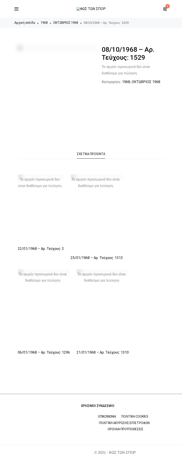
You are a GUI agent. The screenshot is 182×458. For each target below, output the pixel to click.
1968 (44, 22)
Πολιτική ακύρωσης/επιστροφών (124, 423)
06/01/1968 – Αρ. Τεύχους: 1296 (44, 352)
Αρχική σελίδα (24, 22)
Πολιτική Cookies (134, 416)
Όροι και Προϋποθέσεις (125, 429)
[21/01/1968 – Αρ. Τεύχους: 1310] (103, 308)
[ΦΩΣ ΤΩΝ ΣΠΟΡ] (91, 9)
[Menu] (16, 8)
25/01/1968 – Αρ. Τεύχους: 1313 (97, 258)
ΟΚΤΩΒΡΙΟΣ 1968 (65, 22)
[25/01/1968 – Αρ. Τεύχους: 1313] (97, 213)
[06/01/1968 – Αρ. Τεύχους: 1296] (44, 308)
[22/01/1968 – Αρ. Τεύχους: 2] (41, 208)
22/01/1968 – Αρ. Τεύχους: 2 (41, 249)
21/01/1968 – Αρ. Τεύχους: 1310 (103, 352)
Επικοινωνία (107, 416)
